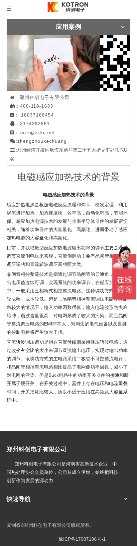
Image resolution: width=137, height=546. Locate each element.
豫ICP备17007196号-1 (82, 539)
